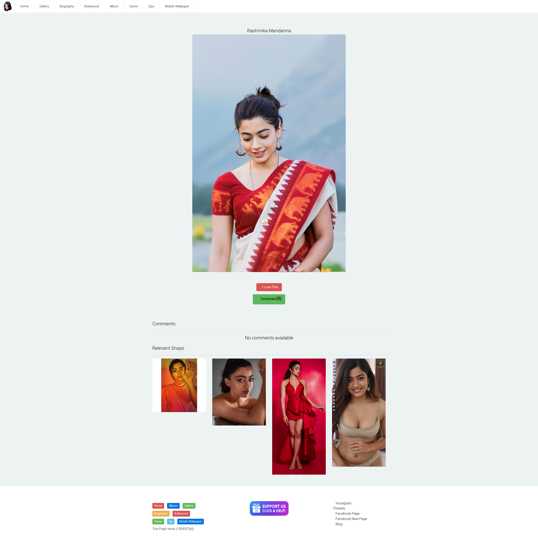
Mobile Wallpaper (177, 6)
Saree (133, 6)
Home (24, 6)
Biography (67, 6)
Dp (171, 521)
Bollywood (91, 6)
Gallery (44, 6)
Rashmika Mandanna (269, 30)
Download (270, 298)
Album (114, 6)
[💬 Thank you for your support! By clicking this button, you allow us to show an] (269, 509)
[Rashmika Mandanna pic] (179, 385)
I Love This (269, 287)
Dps (151, 6)
